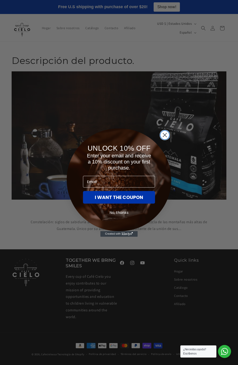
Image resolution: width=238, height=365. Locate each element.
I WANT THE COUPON (119, 197)
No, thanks (119, 212)
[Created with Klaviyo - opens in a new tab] (119, 234)
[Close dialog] (164, 135)
